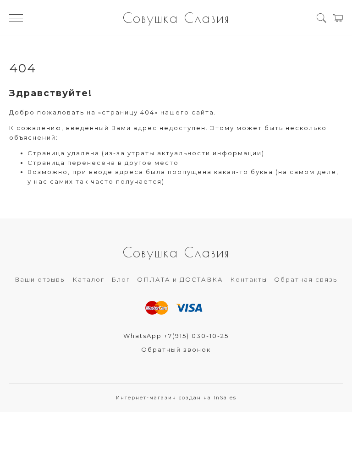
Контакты (248, 279)
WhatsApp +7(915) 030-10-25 (176, 335)
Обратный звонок (176, 349)
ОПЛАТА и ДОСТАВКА (180, 279)
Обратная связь (305, 279)
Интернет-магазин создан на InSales (176, 398)
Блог (120, 279)
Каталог (88, 279)
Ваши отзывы (40, 279)
